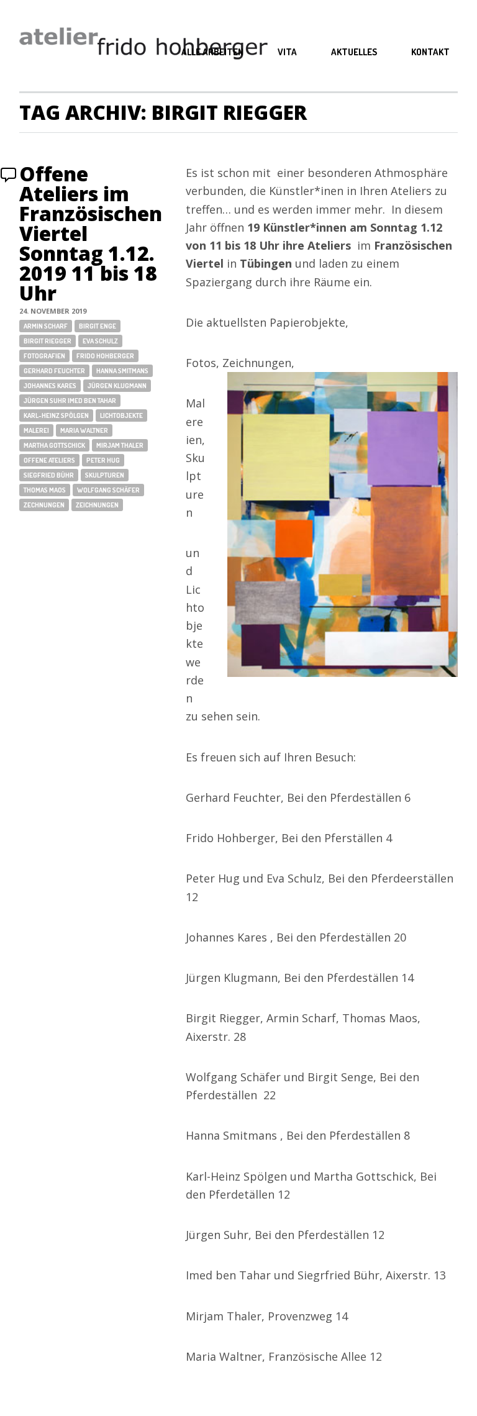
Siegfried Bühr (49, 475)
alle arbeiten (212, 52)
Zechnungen (44, 505)
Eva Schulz (100, 341)
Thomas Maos (45, 490)
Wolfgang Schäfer (108, 490)
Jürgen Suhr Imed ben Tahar (70, 400)
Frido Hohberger (105, 356)
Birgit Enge (97, 326)
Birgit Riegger (47, 341)
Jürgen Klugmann (117, 385)
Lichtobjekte (121, 415)
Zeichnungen (97, 505)
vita (287, 52)
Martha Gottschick (54, 445)
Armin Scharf (46, 326)
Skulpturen (104, 475)
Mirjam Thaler (119, 445)
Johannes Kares (50, 385)
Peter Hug (103, 460)
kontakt (430, 52)
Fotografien (44, 356)
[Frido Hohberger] (143, 45)
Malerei (36, 430)
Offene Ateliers (49, 460)
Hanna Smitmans (122, 370)
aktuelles (354, 52)
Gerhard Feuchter (54, 370)
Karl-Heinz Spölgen (56, 415)
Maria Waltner (84, 430)
